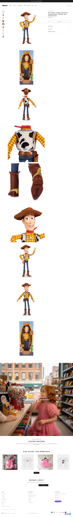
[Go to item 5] (3, 24)
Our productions (30, 502)
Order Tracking (4, 493)
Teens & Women (27, 5)
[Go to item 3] (3, 18)
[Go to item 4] (3, 21)
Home (11, 5)
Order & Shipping (4, 499)
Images (29, 500)
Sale (36, 5)
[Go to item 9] (3, 36)
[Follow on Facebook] (2, 509)
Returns (3, 495)
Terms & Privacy (4, 502)
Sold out (59, 21)
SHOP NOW (36, 401)
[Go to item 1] (3, 12)
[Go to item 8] (3, 33)
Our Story (3, 496)
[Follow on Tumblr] (15, 509)
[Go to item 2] (3, 15)
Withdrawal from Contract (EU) (6, 506)
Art (32, 5)
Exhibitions (29, 499)
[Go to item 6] (3, 27)
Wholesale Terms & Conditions (32, 495)
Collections (19, 5)
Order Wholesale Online (31, 496)
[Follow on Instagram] (6, 509)
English (13, 513)
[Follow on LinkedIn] (13, 509)
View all (36, 472)
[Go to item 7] (3, 30)
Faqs (2, 500)
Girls (14, 5)
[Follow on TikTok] (11, 509)
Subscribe (43, 485)
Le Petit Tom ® (51, 11)
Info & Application (30, 493)
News (2, 503)
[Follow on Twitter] (4, 509)
